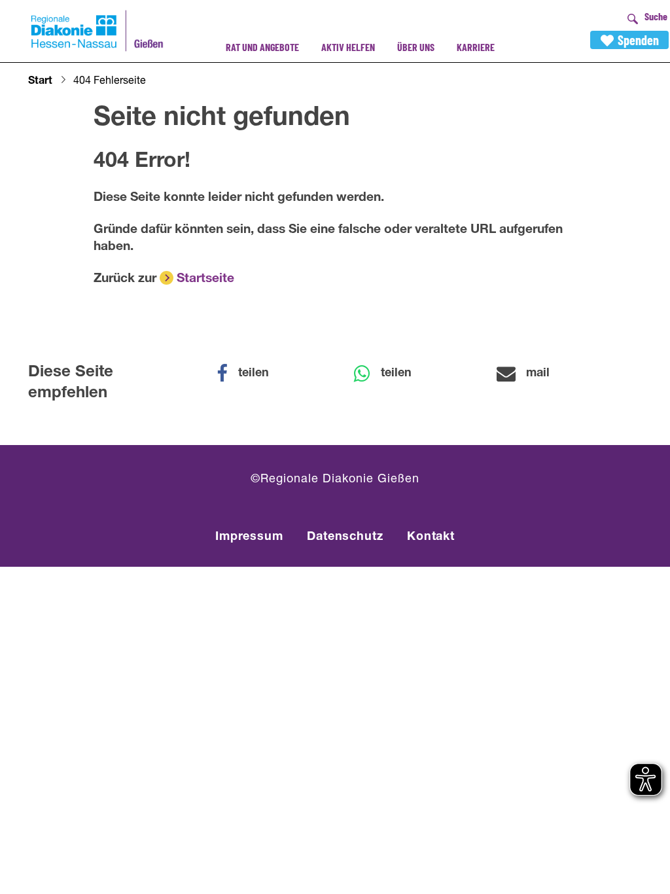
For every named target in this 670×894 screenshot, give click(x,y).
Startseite (205, 279)
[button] (251, 374)
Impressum (249, 537)
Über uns (415, 47)
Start (40, 82)
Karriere (476, 47)
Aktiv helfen (348, 47)
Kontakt (431, 537)
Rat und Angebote (262, 47)
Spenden (638, 40)
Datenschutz (345, 537)
